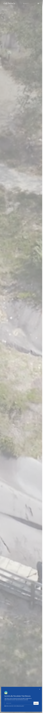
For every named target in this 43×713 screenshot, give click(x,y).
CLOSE (39, 689)
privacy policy (21, 706)
